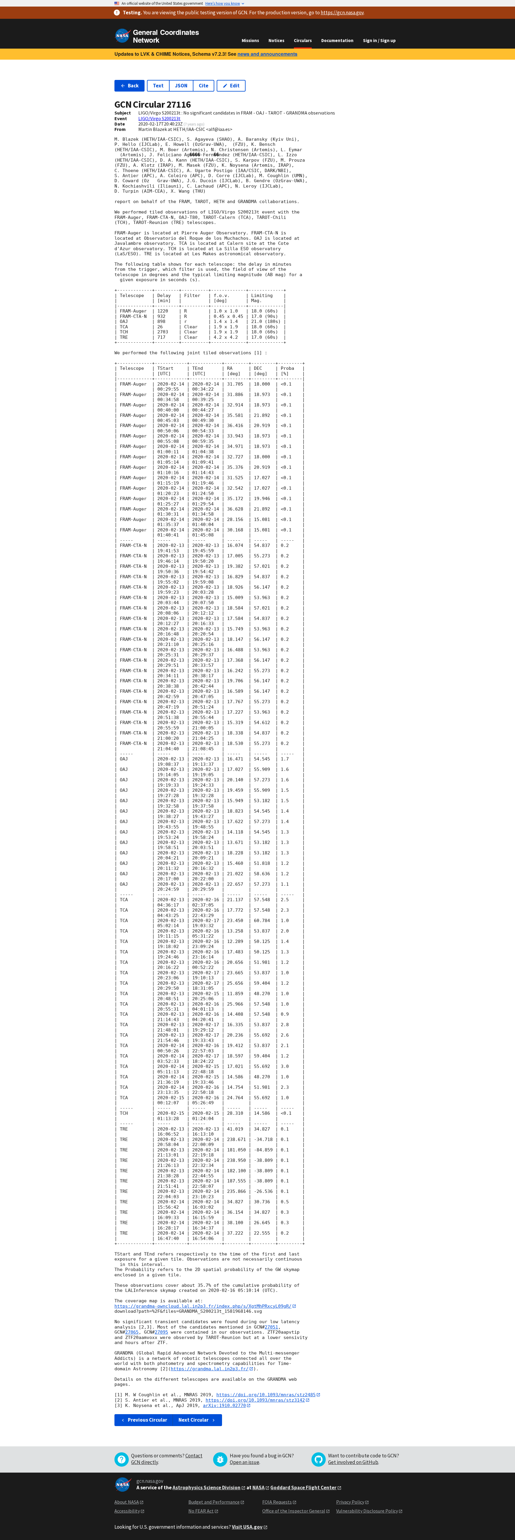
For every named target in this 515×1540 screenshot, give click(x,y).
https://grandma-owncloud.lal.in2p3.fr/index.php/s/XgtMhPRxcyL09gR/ (202, 1306)
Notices (276, 40)
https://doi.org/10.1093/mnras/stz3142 (255, 1400)
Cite (203, 85)
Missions (250, 40)
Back (133, 85)
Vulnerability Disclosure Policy (367, 1511)
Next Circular (194, 1420)
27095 (161, 1332)
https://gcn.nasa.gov (342, 12)
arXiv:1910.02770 (224, 1405)
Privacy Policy (350, 1502)
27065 (132, 1332)
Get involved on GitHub (353, 1462)
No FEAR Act (201, 1511)
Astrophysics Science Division (207, 1487)
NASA (258, 1487)
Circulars (303, 40)
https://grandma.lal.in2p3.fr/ (210, 1369)
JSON (181, 85)
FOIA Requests (277, 1502)
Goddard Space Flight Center (303, 1487)
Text (158, 85)
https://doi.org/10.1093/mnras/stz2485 (266, 1394)
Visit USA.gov (247, 1527)
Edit (235, 85)
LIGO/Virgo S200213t (159, 118)
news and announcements (267, 53)
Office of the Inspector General (293, 1511)
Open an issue (244, 1462)
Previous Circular (147, 1420)
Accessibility (127, 1511)
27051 (271, 1327)
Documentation (337, 40)
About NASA (126, 1502)
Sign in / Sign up (379, 40)
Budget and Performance (214, 1502)
